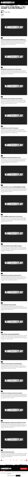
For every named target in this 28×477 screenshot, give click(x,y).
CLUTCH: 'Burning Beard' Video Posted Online (8, 304)
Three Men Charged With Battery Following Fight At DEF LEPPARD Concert (13, 39)
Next (25, 460)
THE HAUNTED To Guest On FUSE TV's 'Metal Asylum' (9, 128)
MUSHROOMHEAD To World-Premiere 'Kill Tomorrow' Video (10, 157)
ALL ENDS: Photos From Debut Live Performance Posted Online (11, 393)
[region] (14, 474)
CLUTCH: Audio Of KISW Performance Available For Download (11, 245)
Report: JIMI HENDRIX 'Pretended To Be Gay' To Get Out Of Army (11, 216)
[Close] (27, 472)
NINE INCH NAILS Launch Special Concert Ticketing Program (11, 69)
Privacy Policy (9, 473)
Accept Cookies (18, 475)
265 (21, 460)
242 (16, 460)
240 (10, 460)
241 (13, 460)
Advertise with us (23, 468)
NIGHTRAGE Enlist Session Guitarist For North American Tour (11, 275)
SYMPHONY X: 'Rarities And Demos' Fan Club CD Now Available (11, 363)
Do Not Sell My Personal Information (11, 475)
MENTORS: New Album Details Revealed (7, 452)
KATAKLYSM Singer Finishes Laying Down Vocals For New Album (11, 98)
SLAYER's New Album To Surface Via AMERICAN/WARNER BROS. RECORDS (13, 187)
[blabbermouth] (8, 3)
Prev (3, 460)
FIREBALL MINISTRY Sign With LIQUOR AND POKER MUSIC (10, 334)
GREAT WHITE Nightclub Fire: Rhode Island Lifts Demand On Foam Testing (13, 422)
